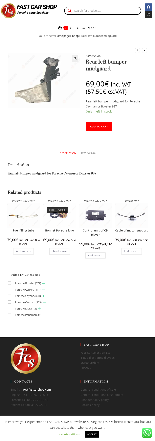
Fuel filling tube (23, 230)
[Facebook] (148, 7)
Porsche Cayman (28, 302)
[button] (75, 58)
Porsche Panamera (28, 315)
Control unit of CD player (95, 232)
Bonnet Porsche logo (59, 230)
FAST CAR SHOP (37, 6)
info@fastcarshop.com (36, 389)
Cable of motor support (131, 230)
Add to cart (99, 126)
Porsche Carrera (28, 289)
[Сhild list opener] (43, 283)
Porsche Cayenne (28, 296)
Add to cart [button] (23, 251)
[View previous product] (137, 50)
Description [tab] (68, 153)
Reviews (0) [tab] (88, 153)
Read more (59, 251)
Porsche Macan (26, 308)
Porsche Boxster (28, 283)
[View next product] (144, 50)
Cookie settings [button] (69, 434)
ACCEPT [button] (91, 434)
